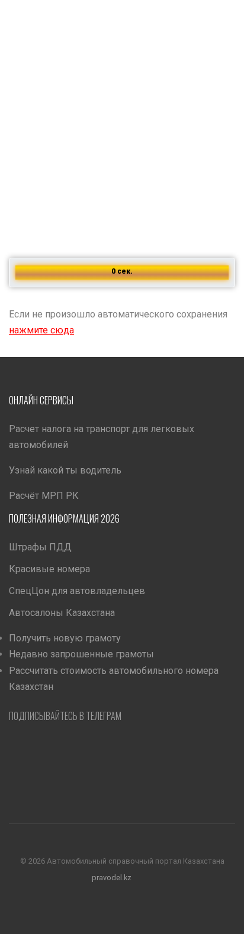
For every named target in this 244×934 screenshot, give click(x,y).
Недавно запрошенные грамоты (81, 654)
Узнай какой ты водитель (65, 470)
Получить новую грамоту (65, 638)
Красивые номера (49, 569)
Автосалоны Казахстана (62, 612)
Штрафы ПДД (40, 547)
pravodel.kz (111, 877)
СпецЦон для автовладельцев (77, 590)
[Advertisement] (122, 122)
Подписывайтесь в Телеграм (65, 716)
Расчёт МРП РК (44, 495)
